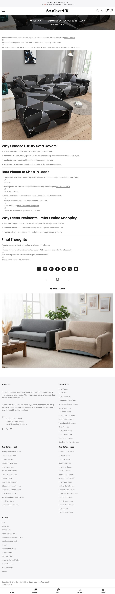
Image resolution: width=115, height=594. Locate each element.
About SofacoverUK (9, 533)
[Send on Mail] (76, 269)
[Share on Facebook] (39, 269)
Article (4, 571)
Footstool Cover (65, 471)
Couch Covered (65, 459)
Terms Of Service (8, 564)
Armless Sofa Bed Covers (68, 404)
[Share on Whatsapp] (70, 269)
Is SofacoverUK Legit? (10, 541)
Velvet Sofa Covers (9, 471)
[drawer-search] (97, 10)
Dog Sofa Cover (65, 463)
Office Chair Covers (9, 493)
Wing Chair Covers (66, 419)
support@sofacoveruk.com (59, 2)
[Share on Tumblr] (57, 269)
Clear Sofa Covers (66, 512)
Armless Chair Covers (10, 505)
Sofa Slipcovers (8, 467)
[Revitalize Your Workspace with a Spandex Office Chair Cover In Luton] (46, 279)
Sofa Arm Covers (65, 431)
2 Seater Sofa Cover (66, 452)
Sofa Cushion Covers (67, 415)
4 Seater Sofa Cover (67, 490)
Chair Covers (64, 427)
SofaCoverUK (7, 585)
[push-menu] (3, 11)
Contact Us (6, 530)
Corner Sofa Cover (9, 455)
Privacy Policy (7, 552)
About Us (5, 526)
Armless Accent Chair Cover (13, 497)
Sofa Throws (63, 389)
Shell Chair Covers (66, 501)
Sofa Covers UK (65, 396)
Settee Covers (64, 455)
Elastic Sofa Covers (9, 463)
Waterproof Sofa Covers (11, 452)
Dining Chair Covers (66, 478)
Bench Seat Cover (66, 438)
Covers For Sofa (8, 459)
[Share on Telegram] (63, 269)
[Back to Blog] (57, 279)
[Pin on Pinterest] (51, 269)
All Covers (62, 393)
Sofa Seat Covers (65, 467)
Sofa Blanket (63, 508)
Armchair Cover (65, 408)
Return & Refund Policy (11, 560)
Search (4, 545)
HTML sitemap (7, 568)
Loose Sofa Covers (66, 474)
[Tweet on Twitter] (45, 269)
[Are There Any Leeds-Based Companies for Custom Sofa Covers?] (68, 279)
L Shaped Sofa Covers (67, 400)
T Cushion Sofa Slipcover (68, 493)
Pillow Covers (7, 478)
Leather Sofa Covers (67, 486)
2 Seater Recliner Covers (11, 486)
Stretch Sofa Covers (10, 482)
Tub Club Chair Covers (67, 423)
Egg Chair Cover (8, 501)
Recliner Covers (65, 412)
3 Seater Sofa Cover (9, 474)
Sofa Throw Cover (66, 434)
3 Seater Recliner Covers (11, 490)
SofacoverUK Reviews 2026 (12, 537)
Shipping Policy (7, 556)
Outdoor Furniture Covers (69, 442)
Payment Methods (9, 549)
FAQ (3, 522)
